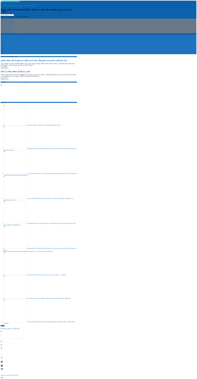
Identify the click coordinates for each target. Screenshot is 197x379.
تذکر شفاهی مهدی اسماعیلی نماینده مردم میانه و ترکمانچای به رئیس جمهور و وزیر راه (49, 298)
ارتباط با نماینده (7, 32)
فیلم (5, 29)
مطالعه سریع (4, 66)
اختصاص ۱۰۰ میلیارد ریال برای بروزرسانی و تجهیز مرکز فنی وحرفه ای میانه (46, 274)
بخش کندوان (7, 25)
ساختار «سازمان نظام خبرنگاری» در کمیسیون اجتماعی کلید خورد (43, 125)
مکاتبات (3, 325)
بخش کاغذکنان (7, 26)
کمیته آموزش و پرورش (10, 22)
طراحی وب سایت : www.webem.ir (9, 375)
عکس (5, 31)
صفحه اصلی (7, 19)
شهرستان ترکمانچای (9, 23)
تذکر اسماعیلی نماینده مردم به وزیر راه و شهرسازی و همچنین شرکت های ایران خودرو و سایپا (29, 251)
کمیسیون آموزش (8, 20)
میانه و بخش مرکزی (9, 28)
